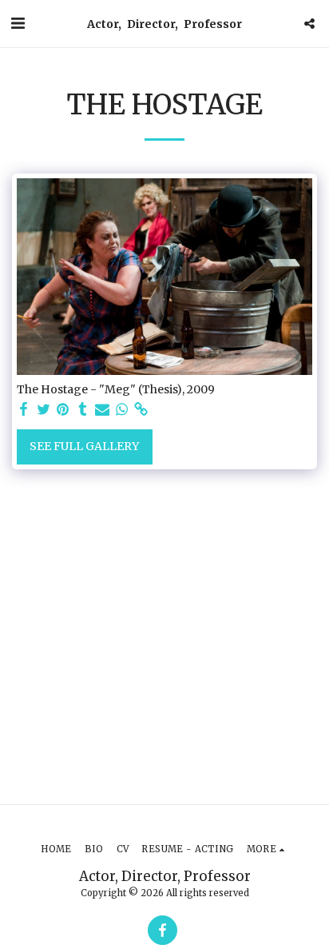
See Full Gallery (84, 446)
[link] (141, 409)
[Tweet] (44, 409)
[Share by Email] (102, 409)
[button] (17, 22)
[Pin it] (63, 409)
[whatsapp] (122, 409)
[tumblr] (83, 409)
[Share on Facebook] (24, 409)
